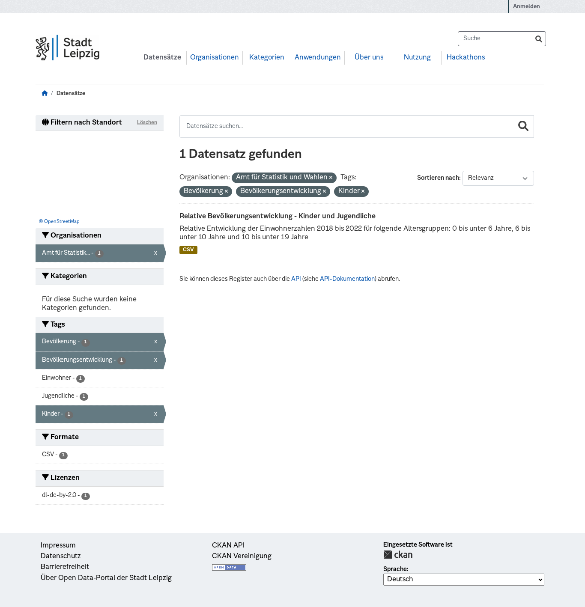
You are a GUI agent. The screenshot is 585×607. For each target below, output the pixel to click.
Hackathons (466, 57)
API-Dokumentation (347, 279)
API (296, 279)
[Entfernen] (330, 178)
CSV (188, 250)
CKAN (397, 554)
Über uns (369, 57)
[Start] (45, 93)
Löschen (147, 122)
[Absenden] (538, 38)
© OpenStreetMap (59, 222)
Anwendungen (318, 57)
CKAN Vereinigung (242, 556)
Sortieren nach (438, 178)
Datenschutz (61, 556)
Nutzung (417, 57)
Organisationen (214, 57)
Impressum (58, 545)
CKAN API (228, 545)
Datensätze (162, 57)
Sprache (395, 569)
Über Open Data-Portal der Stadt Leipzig (106, 578)
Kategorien (266, 57)
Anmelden (526, 6)
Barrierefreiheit (65, 567)
